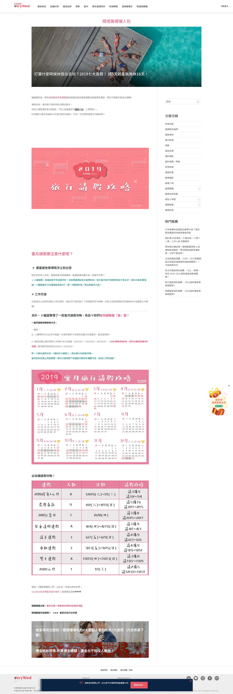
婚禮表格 (169, 210)
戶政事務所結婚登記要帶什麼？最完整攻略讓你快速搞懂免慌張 (182, 231)
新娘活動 (169, 123)
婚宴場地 (41, 6)
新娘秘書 (169, 166)
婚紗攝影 (169, 156)
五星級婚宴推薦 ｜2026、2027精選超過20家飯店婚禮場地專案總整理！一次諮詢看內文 (183, 262)
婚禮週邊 (169, 188)
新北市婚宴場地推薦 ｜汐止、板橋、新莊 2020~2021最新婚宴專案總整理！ (182, 273)
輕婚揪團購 (142, 6)
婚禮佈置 (169, 172)
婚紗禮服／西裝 (172, 161)
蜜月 (86, 6)
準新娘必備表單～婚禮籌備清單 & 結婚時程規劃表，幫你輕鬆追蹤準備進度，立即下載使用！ (182, 250)
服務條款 (86, 678)
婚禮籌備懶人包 (116, 21)
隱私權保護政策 (124, 678)
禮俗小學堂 (170, 199)
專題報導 (169, 204)
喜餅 (78, 6)
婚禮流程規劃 (171, 193)
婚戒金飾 (67, 6)
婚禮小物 (169, 183)
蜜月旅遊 (169, 140)
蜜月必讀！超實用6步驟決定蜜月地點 (64, 605)
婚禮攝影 (169, 177)
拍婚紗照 (54, 6)
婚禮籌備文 (127, 6)
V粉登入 (224, 6)
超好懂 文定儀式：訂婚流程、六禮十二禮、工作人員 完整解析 (182, 239)
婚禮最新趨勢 (171, 129)
